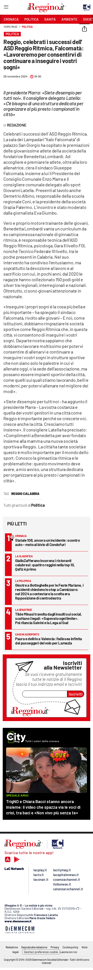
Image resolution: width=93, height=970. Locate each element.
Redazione (12, 947)
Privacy (55, 947)
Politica (27, 26)
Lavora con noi (68, 952)
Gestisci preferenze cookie (41, 952)
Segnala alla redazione (34, 947)
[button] (84, 29)
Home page (10, 26)
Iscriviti (76, 693)
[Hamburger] (6, 7)
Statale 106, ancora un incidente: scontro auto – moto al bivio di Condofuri (47, 542)
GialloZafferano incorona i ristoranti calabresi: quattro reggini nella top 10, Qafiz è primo (45, 564)
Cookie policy (70, 947)
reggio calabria (25, 494)
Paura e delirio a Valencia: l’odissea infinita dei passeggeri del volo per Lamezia (48, 640)
